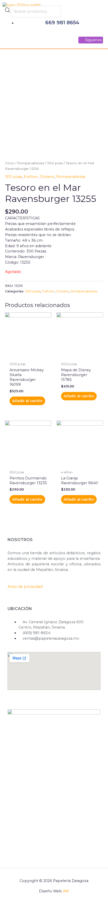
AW (66, 891)
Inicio (9, 163)
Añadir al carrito (27, 401)
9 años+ (31, 176)
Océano (47, 176)
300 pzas (55, 163)
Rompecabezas (30, 163)
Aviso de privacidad (25, 586)
